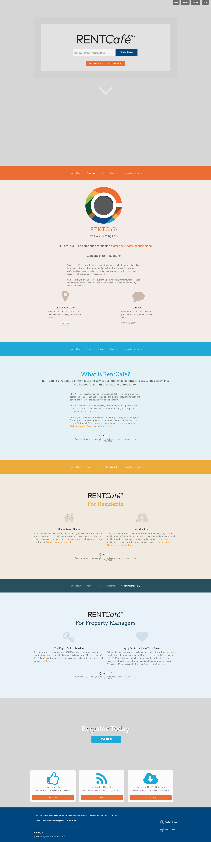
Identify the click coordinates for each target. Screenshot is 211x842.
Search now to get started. (58, 542)
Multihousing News (46, 815)
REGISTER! (106, 739)
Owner (205, 2)
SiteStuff (37, 821)
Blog (102, 797)
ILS (103, 173)
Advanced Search (115, 63)
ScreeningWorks (58, 821)
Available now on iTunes (81, 426)
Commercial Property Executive (65, 815)
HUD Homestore (83, 815)
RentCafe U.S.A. (170, 830)
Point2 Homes (47, 821)
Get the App (150, 797)
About (90, 173)
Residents (114, 173)
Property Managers (133, 173)
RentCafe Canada (171, 822)
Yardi (36, 815)
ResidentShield (71, 821)
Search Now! (75, 173)
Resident (185, 2)
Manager (196, 2)
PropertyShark (113, 815)
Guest (176, 2)
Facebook (53, 797)
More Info (65, 323)
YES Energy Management (98, 815)
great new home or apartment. (132, 246)
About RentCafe (95, 63)
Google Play (105, 426)
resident (75, 279)
